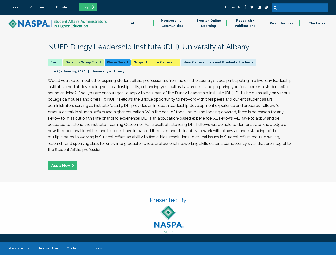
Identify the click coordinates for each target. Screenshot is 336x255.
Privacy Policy (19, 248)
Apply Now (60, 165)
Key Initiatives (281, 23)
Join (15, 7)
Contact (72, 248)
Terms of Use (48, 248)
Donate (61, 7)
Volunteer (37, 7)
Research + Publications (245, 23)
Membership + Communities (172, 23)
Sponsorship (97, 248)
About (136, 23)
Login (86, 7)
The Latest (318, 23)
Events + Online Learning (208, 23)
